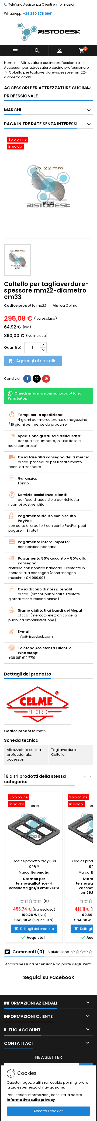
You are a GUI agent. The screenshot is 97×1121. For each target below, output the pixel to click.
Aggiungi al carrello (32, 361)
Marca (59, 305)
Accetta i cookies (48, 1110)
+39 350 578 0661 (38, 13)
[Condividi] (27, 379)
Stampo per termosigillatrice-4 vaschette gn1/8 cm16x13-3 (34, 883)
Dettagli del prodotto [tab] (27, 674)
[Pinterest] (46, 379)
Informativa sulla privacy (31, 1099)
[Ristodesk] (48, 31)
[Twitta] (37, 379)
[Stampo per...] (34, 825)
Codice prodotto (20, 305)
